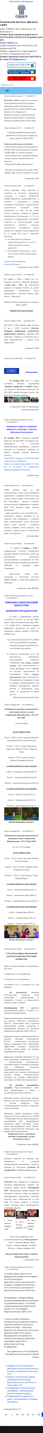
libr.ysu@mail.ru (15, 533)
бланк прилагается (30, 677)
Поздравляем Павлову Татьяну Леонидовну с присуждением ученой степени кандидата (21, 1391)
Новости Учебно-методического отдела (18, 420)
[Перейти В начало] (6, 1414)
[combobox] (14, 85)
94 (17, 1414)
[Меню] (7, 90)
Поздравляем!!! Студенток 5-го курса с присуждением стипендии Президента (22, 1399)
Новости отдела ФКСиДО (13, 358)
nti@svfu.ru (12, 42)
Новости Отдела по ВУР (12, 128)
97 (33, 1414)
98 (39, 1414)
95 (23, 1414)
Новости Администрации (13, 96)
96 (28, 1414)
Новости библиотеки (11, 485)
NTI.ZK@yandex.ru (17, 59)
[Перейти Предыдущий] (11, 1414)
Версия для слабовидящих (21, 1)
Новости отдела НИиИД (12, 543)
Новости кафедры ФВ (11, 705)
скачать (7, 455)
